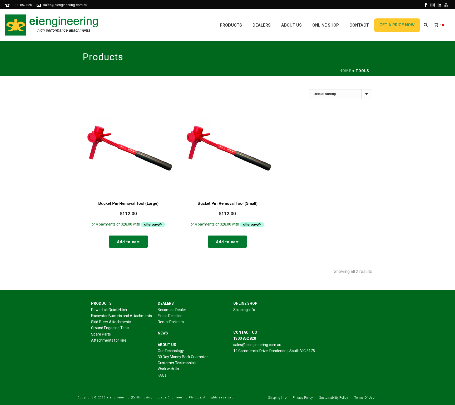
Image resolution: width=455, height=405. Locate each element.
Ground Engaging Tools (110, 328)
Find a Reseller (170, 316)
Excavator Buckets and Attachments (121, 316)
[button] (128, 242)
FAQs (162, 375)
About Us (291, 25)
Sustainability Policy (333, 397)
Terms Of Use (364, 397)
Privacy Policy (303, 397)
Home (345, 71)
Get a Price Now (397, 24)
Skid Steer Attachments (111, 322)
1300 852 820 (22, 5)
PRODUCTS (101, 303)
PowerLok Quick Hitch (109, 310)
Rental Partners (171, 322)
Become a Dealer (172, 310)
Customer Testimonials (177, 363)
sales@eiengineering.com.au (65, 5)
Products (231, 25)
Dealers (262, 25)
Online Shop (325, 25)
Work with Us (168, 369)
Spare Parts (101, 334)
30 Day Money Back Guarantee (183, 357)
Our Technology (171, 351)
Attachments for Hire (108, 340)
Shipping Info (244, 310)
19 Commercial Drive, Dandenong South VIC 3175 (274, 351)
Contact (359, 25)
